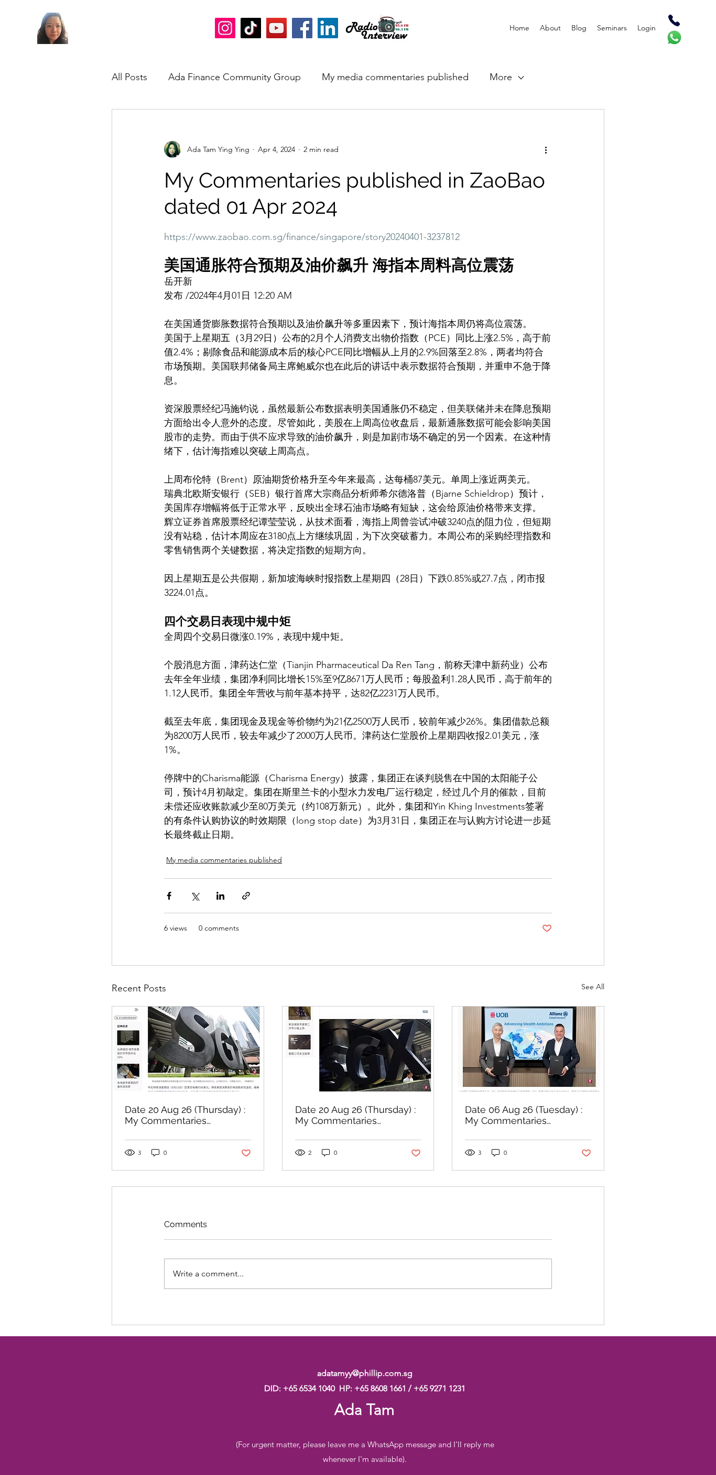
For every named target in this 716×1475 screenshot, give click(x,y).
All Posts (129, 77)
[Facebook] (302, 28)
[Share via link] (246, 896)
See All (592, 986)
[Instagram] (225, 28)
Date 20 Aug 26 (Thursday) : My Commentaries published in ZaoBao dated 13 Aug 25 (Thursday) (185, 1115)
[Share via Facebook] (169, 896)
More (501, 77)
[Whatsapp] (674, 37)
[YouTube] (276, 28)
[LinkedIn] (328, 28)
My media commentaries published (395, 77)
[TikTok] (251, 28)
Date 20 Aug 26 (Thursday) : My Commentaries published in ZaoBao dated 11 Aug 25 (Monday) (355, 1115)
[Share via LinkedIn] (220, 896)
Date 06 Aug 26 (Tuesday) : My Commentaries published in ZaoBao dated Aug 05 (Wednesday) (524, 1115)
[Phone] (674, 20)
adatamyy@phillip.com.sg (365, 1373)
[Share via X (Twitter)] (195, 896)
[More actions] (545, 149)
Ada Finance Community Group (234, 77)
